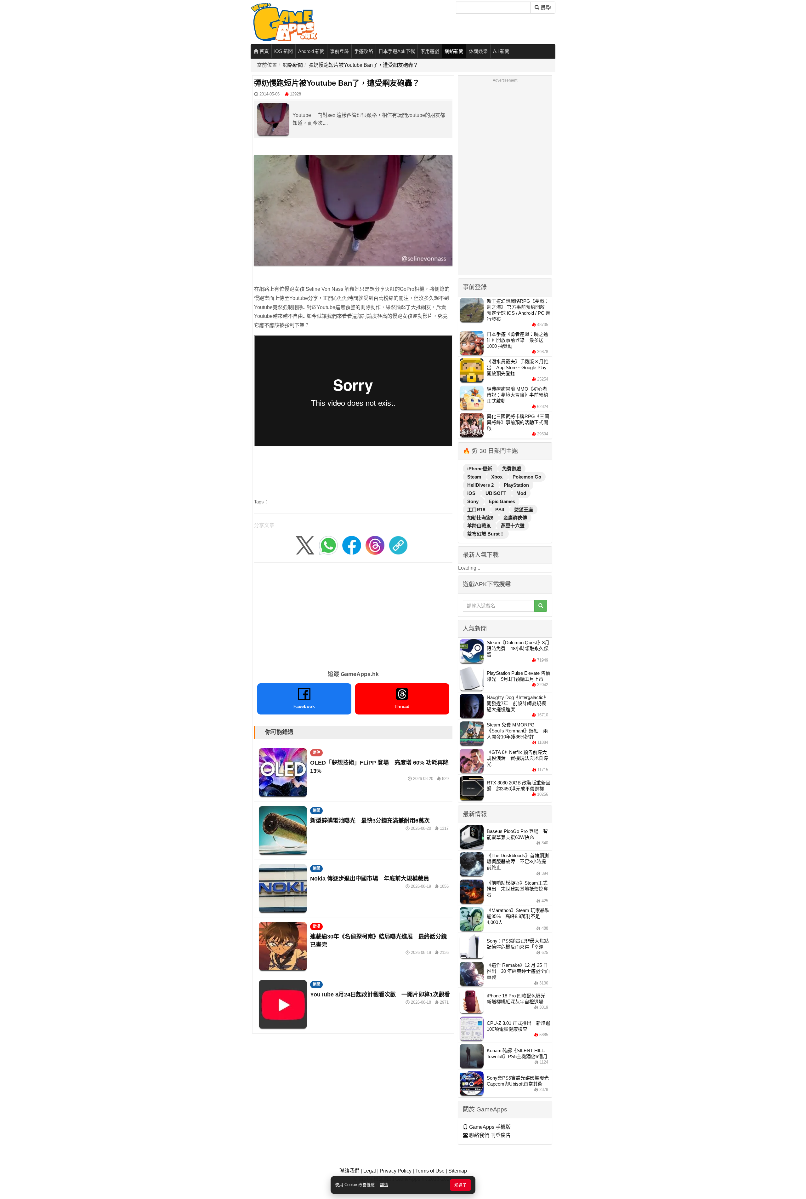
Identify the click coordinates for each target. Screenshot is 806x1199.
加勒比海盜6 (481, 517)
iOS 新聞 (283, 51)
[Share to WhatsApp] (328, 545)
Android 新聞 (311, 51)
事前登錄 (339, 51)
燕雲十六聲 (513, 525)
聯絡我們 (349, 1170)
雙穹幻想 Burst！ (485, 533)
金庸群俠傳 (515, 517)
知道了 (460, 1185)
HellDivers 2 (481, 485)
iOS (472, 493)
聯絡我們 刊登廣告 (489, 1135)
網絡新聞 (454, 51)
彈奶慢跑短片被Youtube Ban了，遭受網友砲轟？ (363, 65)
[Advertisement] (353, 614)
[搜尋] (540, 606)
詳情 (384, 1184)
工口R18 (476, 509)
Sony (473, 501)
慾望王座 (523, 509)
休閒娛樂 (478, 51)
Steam (474, 476)
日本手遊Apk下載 (396, 51)
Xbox (497, 476)
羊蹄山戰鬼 (479, 525)
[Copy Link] (398, 545)
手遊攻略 (363, 51)
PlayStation (516, 485)
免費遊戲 (511, 468)
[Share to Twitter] (305, 545)
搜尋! (545, 7)
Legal (369, 1170)
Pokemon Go (527, 476)
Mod (521, 493)
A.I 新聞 (501, 51)
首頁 (263, 51)
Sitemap (457, 1170)
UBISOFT (496, 493)
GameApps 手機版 (489, 1127)
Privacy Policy (396, 1170)
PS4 (500, 509)
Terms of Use (430, 1170)
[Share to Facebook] (351, 545)
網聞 (316, 810)
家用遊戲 (429, 51)
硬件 (316, 752)
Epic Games (502, 501)
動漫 (316, 926)
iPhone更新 (480, 468)
